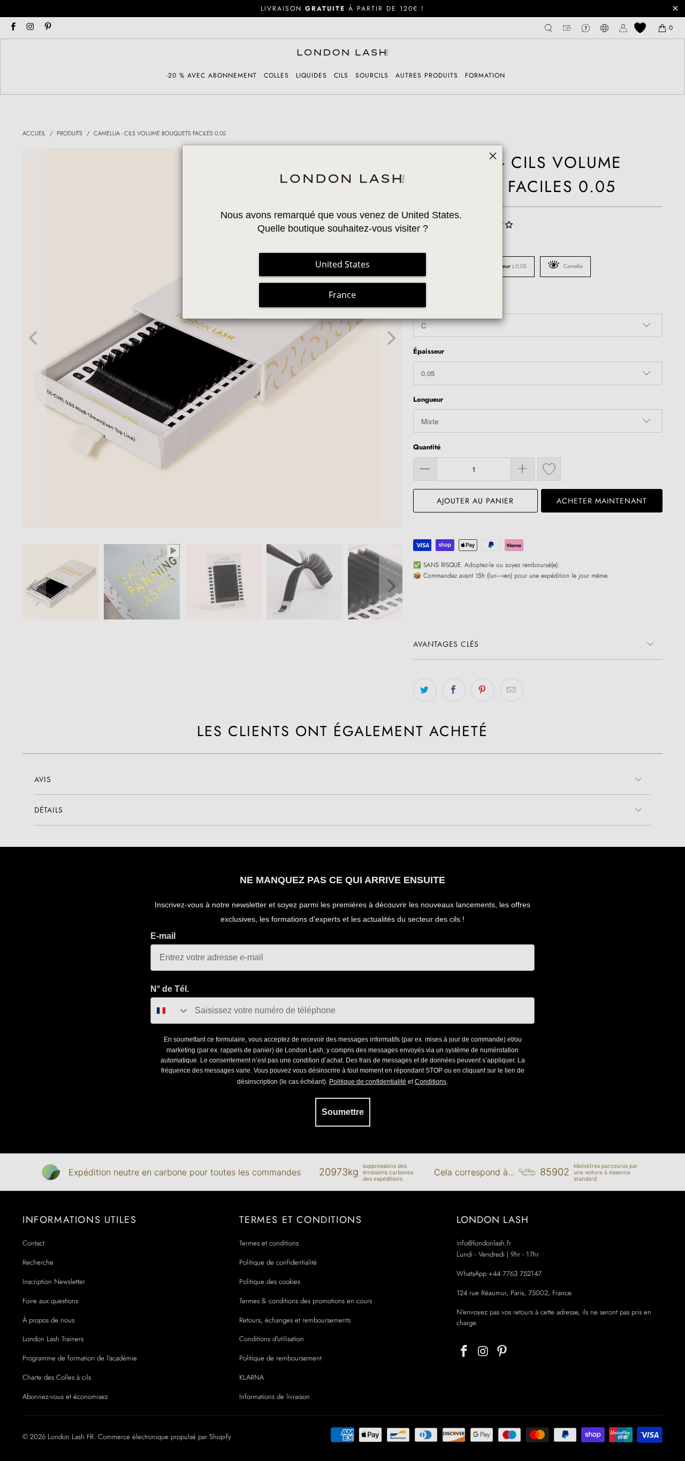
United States (342, 264)
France (342, 295)
